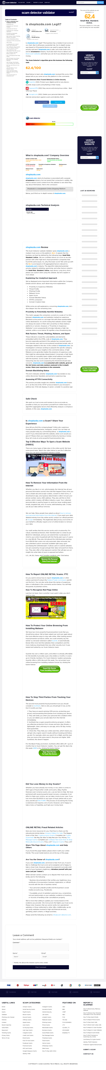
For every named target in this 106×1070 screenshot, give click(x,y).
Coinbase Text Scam (55, 839)
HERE (35, 748)
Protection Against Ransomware (92, 1044)
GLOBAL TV (66, 1027)
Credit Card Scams (28, 1035)
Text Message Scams (48, 1035)
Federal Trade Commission (56, 580)
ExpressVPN (33, 88)
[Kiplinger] (26, 985)
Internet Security (47, 1012)
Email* (44, 953)
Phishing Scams (46, 1022)
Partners (4, 1019)
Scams (28, 2)
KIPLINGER (65, 1030)
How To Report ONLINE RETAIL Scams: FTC (11, 53)
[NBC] (70, 985)
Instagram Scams (47, 1006)
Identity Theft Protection (90, 1042)
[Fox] (8, 985)
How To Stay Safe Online (49, 1051)
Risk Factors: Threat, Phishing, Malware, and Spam (13, 37)
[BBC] (97, 985)
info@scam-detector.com (62, 915)
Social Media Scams (47, 1032)
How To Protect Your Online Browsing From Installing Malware (12, 59)
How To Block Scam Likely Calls (92, 1025)
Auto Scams (26, 1025)
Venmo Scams (46, 1043)
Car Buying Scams (28, 1027)
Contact (47, 2)
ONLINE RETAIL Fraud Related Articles (11, 68)
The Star (64, 1019)
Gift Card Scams (27, 1048)
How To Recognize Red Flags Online (13, 56)
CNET (64, 1012)
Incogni (30, 519)
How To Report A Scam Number (92, 1027)
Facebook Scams (27, 1043)
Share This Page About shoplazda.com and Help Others (12, 71)
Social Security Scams (29, 1009)
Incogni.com (33, 94)
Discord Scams (38, 842)
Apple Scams (26, 1022)
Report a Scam (38, 2)
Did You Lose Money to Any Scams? (12, 66)
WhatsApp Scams (47, 1045)
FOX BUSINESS (66, 1022)
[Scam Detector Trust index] (49, 121)
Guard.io (32, 82)
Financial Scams (27, 1045)
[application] (31, 2)
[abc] (61, 985)
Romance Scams (47, 1030)
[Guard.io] (27, 82)
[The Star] (88, 985)
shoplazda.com (9, 24)
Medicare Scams (46, 1019)
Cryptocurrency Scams (46, 835)
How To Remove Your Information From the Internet (13, 50)
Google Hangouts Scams (30, 1051)
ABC (63, 1006)
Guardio (55, 641)
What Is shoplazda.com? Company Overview (12, 22)
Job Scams (45, 1014)
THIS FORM (41, 800)
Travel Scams (46, 1040)
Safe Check (9, 42)
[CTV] (35, 985)
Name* (15, 953)
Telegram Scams (58, 842)
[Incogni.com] (27, 94)
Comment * (16, 942)
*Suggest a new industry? (51, 33)
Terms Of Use (5, 1038)
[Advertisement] (49, 140)
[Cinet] (17, 985)
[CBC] (53, 985)
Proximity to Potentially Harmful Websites (11, 34)
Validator (21, 2)
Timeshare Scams (47, 1038)
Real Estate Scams (47, 1027)
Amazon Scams (27, 1006)
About (3, 1009)
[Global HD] (44, 985)
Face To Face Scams (28, 1040)
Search (100, 2)
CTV (63, 1025)
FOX (63, 1017)
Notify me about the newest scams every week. (31, 962)
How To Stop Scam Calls (90, 1022)
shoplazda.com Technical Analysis (12, 26)
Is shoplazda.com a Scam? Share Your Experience (12, 45)
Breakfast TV (66, 1032)
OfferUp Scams (27, 1019)
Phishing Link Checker (8, 1017)
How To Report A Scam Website (92, 1030)
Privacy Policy (6, 1035)
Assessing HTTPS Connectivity (13, 40)
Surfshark (37, 706)
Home (3, 1006)
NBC (63, 1014)
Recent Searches (6, 1025)
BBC (63, 1009)
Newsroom (5, 1030)
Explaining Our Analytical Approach (12, 31)
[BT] (79, 985)
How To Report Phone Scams (91, 1019)
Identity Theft (26, 1053)
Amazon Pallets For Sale (54, 833)
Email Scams (26, 1038)
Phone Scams (46, 1025)
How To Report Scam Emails (91, 1032)
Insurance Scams (47, 1009)
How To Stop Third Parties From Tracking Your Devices (12, 63)
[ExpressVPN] (27, 88)
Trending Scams (6, 1032)
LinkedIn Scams (46, 1017)
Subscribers (5, 1027)
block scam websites (33, 54)
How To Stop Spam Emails (90, 1017)
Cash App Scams (27, 1030)
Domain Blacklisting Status (12, 38)
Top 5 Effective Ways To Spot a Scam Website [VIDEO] (13, 47)
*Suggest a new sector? (32, 39)
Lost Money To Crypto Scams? (91, 1039)
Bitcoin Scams (27, 1014)
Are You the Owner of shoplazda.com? (11, 75)
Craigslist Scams (27, 1032)
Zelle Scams (45, 1048)
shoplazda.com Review (11, 28)
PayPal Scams (27, 1012)
